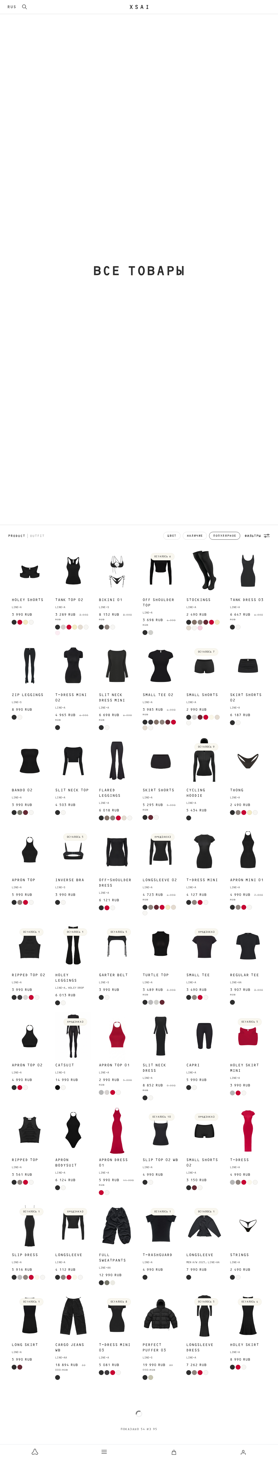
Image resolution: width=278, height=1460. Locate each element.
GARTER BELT (113, 975)
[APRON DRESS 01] (117, 1131)
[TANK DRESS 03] (248, 570)
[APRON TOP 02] (30, 1036)
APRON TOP (23, 880)
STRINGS (239, 1255)
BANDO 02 (22, 790)
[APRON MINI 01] (248, 851)
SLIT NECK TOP (72, 790)
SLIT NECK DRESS (154, 1068)
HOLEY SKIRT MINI (244, 1068)
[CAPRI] (204, 1036)
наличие (195, 536)
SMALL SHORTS (202, 695)
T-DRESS (239, 1160)
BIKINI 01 (110, 600)
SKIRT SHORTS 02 (246, 698)
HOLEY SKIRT (244, 1345)
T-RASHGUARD (157, 1255)
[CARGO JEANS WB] (73, 1316)
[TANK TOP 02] (73, 570)
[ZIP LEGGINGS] (30, 666)
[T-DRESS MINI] (204, 851)
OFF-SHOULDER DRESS (115, 883)
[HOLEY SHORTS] (30, 570)
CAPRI (193, 1065)
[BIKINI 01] (117, 570)
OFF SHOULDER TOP (158, 603)
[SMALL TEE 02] (161, 666)
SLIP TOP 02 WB (160, 1160)
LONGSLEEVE (68, 1255)
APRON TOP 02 (27, 1065)
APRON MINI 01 (247, 880)
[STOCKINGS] (204, 570)
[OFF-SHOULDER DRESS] (117, 851)
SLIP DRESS (25, 1255)
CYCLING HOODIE (195, 793)
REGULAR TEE (244, 975)
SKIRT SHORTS (158, 790)
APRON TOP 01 (114, 1065)
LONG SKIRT (25, 1345)
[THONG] (248, 761)
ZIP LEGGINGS (27, 695)
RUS (11, 7)
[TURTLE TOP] (161, 946)
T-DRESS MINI (202, 880)
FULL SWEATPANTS (112, 1258)
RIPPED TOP (25, 1160)
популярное (224, 536)
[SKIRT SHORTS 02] (248, 666)
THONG (237, 790)
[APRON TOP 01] (117, 1036)
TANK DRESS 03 (247, 600)
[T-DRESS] (248, 1131)
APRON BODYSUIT (66, 1163)
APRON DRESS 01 (113, 1163)
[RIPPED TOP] (30, 1131)
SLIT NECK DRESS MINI (112, 698)
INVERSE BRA (69, 880)
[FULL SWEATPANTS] (117, 1226)
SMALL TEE (198, 975)
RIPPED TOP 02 (28, 975)
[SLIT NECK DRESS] (161, 1036)
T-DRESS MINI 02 (71, 698)
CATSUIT (64, 1065)
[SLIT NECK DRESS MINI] (117, 666)
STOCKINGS (198, 600)
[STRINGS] (248, 1226)
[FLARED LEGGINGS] (117, 761)
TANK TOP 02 (69, 600)
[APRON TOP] (30, 851)
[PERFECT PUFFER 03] (161, 1316)
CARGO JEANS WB (69, 1347)
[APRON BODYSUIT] (73, 1131)
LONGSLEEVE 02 (160, 880)
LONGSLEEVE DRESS (199, 1347)
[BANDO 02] (30, 761)
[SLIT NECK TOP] (73, 761)
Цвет (171, 536)
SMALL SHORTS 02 (202, 1163)
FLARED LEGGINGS (110, 793)
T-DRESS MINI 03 (115, 1347)
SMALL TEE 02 (158, 695)
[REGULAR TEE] (248, 946)
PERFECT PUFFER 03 (154, 1347)
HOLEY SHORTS (27, 600)
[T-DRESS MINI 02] (73, 666)
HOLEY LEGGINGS (66, 978)
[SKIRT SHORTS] (161, 761)
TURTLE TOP (156, 975)
